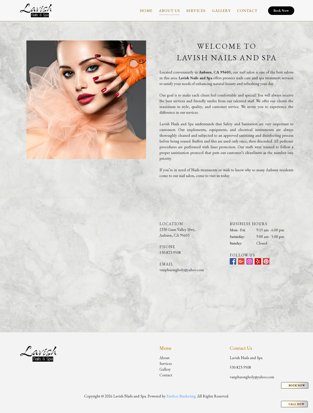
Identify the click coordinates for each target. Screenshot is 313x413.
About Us (169, 10)
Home (146, 10)
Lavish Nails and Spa (246, 357)
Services (195, 10)
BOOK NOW (297, 385)
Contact (247, 10)
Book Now (281, 10)
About (164, 357)
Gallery (221, 10)
